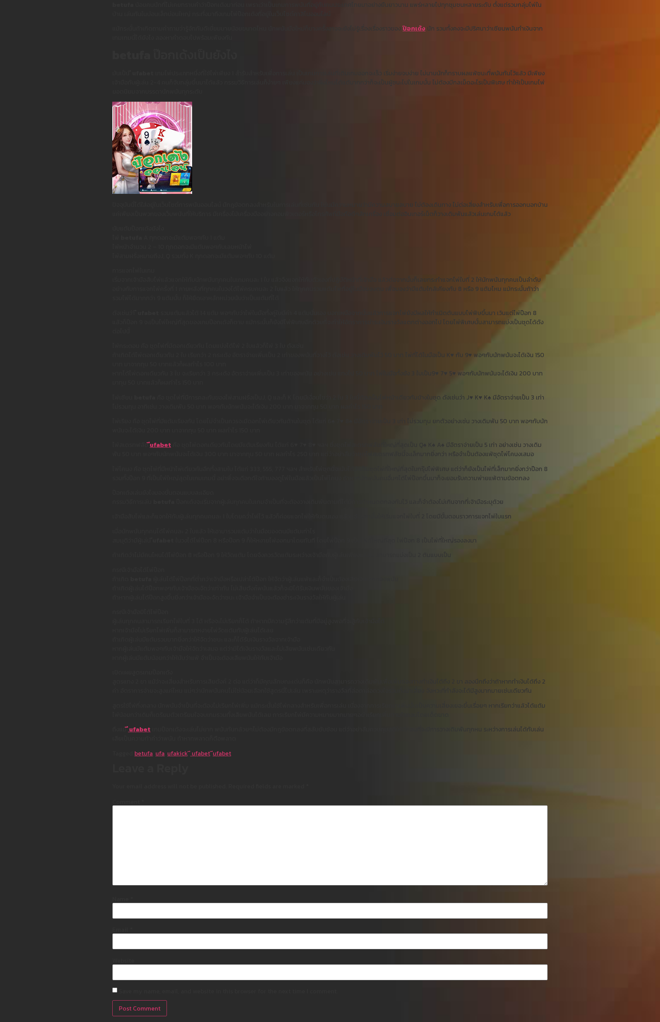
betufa (143, 753)
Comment (128, 802)
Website (123, 960)
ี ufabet (139, 729)
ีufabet (160, 444)
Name (122, 899)
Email (122, 929)
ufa (160, 753)
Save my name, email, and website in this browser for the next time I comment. (228, 991)
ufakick (177, 753)
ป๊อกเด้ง (414, 28)
